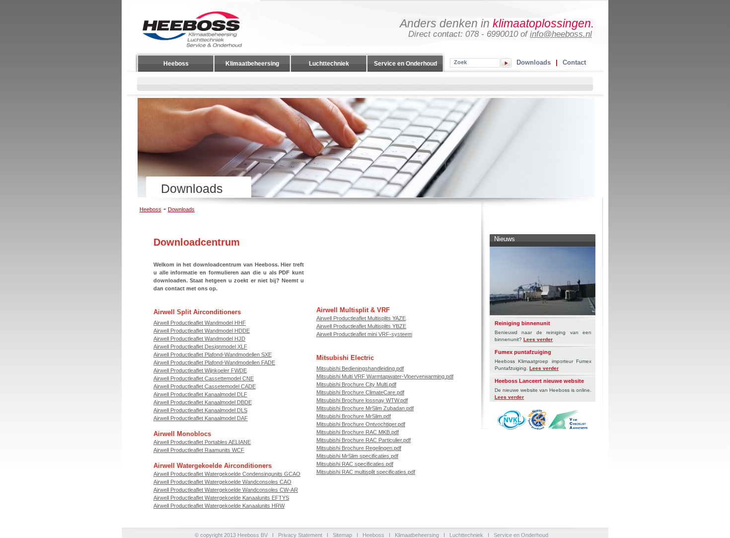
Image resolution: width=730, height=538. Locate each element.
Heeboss (176, 63)
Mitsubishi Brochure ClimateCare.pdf (360, 392)
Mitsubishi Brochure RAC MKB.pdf (357, 432)
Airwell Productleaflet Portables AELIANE (202, 442)
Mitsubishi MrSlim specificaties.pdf (357, 456)
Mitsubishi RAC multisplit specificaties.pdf (365, 472)
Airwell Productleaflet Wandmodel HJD (199, 339)
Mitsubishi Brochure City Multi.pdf (356, 384)
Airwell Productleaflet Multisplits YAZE (361, 318)
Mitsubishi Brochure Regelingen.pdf (358, 448)
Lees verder (538, 339)
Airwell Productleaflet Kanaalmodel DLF (200, 394)
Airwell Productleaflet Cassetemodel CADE (204, 386)
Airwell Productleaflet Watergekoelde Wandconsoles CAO (222, 482)
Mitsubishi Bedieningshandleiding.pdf (360, 368)
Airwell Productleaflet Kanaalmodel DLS (200, 410)
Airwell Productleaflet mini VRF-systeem (364, 334)
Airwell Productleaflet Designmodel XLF (200, 347)
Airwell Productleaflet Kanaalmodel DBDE (202, 402)
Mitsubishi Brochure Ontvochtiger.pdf (360, 424)
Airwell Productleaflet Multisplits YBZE (361, 326)
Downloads (533, 62)
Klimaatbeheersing (252, 63)
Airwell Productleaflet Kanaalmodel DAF (200, 418)
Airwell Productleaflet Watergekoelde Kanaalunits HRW (219, 506)
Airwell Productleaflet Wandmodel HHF (199, 323)
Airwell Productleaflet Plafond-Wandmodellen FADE (214, 362)
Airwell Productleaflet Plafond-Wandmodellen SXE (212, 355)
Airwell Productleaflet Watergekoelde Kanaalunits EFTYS (221, 498)
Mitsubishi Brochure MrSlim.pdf (353, 416)
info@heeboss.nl (561, 34)
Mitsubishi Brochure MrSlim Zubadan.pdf (365, 408)
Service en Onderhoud (405, 63)
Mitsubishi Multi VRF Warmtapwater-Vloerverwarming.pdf (384, 376)
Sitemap (342, 535)
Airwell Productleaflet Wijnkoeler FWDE (200, 370)
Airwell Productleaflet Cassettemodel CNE (203, 378)
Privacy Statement (300, 535)
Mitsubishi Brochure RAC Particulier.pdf (363, 440)
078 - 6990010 (491, 34)
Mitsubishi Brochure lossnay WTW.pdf (362, 400)
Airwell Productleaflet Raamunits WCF (198, 450)
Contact (574, 62)
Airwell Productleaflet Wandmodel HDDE (201, 331)
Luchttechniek (329, 63)
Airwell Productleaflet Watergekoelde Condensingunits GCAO (226, 474)
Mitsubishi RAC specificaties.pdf (354, 464)
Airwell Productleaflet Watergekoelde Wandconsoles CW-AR (225, 490)
